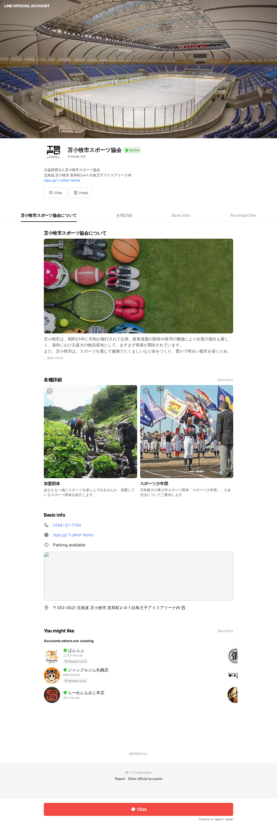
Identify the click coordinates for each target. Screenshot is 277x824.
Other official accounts (145, 779)
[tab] (49, 215)
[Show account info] (132, 150)
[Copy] (183, 607)
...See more (53, 358)
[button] (81, 192)
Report (120, 779)
